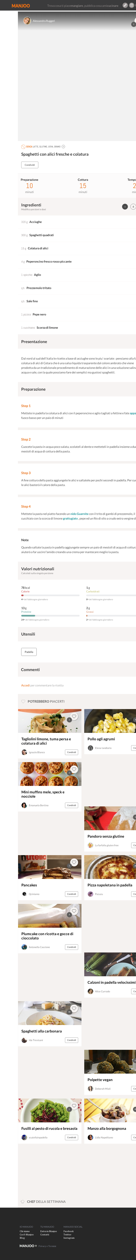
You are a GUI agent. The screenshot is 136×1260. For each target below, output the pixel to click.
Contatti (44, 1234)
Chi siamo (25, 1231)
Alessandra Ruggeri (44, 20)
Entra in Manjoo (48, 1231)
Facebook (69, 1231)
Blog (22, 1237)
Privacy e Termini (47, 1246)
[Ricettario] (131, 5)
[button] (63, 146)
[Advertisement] (107, 780)
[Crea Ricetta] (125, 5)
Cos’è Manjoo (27, 1234)
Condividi (30, 164)
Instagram (69, 1237)
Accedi (25, 685)
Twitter (67, 1234)
